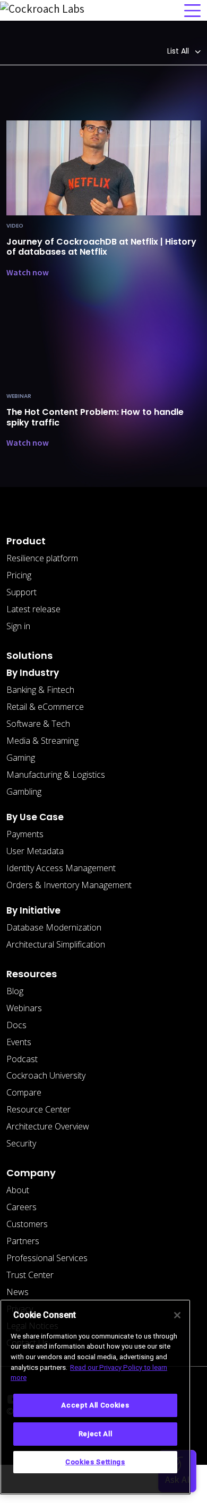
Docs (16, 1025)
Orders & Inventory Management (69, 885)
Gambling (23, 791)
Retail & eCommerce (45, 707)
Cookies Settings (95, 1462)
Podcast (22, 1059)
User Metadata (35, 851)
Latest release (33, 609)
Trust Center (30, 1275)
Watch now (27, 272)
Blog (14, 991)
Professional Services (47, 1258)
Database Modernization (53, 927)
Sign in (18, 626)
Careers (21, 1207)
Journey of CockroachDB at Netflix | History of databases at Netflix (101, 247)
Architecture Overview (47, 1126)
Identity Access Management (61, 868)
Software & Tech (38, 723)
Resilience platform (42, 558)
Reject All (96, 1434)
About (17, 1190)
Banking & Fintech (40, 690)
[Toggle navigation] (192, 10)
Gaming (20, 757)
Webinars (24, 1008)
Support (21, 592)
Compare (23, 1092)
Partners (22, 1241)
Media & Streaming (42, 740)
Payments (25, 834)
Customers (27, 1224)
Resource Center (38, 1109)
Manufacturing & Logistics (55, 774)
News (17, 1292)
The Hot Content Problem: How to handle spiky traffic (95, 417)
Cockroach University (45, 1075)
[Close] (177, 1315)
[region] (95, 1397)
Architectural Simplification (55, 944)
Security (21, 1143)
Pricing (18, 575)
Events (18, 1042)
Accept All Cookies (95, 1405)
